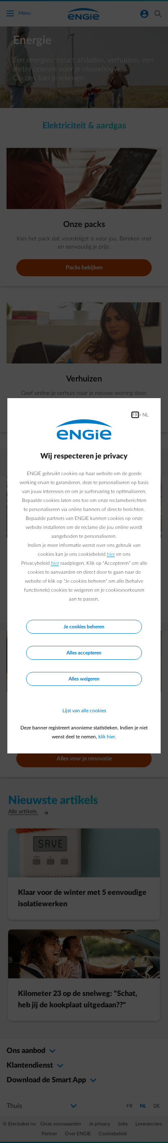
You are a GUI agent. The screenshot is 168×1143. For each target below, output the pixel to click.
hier (111, 554)
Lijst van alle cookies (84, 710)
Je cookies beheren (84, 626)
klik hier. (107, 736)
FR (135, 414)
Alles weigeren (84, 678)
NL (145, 414)
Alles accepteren (84, 652)
